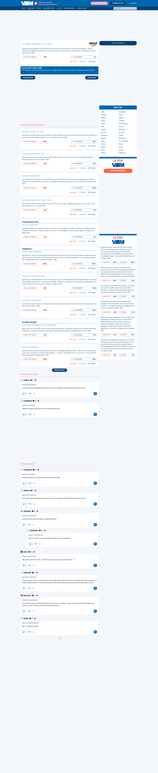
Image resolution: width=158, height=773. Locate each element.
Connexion (133, 3)
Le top (59, 8)
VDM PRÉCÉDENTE (28, 77)
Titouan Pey (27, 595)
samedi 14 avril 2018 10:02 (29, 384)
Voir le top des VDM (118, 171)
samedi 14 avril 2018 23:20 (35, 535)
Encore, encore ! (59, 370)
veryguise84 (27, 401)
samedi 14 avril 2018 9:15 (28, 405)
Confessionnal (69, 8)
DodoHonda (34, 530)
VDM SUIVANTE (91, 77)
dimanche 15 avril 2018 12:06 (30, 600)
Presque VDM (81, 8)
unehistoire (27, 511)
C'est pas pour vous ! (30, 222)
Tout (23, 8)
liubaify (26, 618)
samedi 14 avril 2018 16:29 (29, 577)
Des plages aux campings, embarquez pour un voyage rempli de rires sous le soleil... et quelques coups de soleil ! (58, 70)
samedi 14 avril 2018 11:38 (29, 556)
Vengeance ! (27, 249)
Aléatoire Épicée (49, 8)
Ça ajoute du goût (29, 322)
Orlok (25, 552)
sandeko (26, 380)
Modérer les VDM (117, 3)
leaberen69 (27, 572)
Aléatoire (30, 8)
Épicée (39, 8)
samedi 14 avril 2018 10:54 (29, 516)
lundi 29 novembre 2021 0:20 (30, 623)
